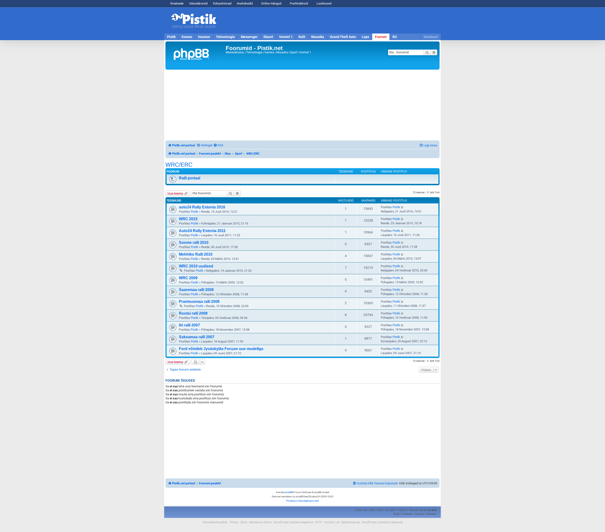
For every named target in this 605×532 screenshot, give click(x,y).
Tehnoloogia (225, 37)
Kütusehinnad (222, 3)
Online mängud (270, 3)
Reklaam (431, 513)
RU (395, 37)
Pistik (171, 37)
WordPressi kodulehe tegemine (293, 522)
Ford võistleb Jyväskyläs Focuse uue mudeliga (221, 349)
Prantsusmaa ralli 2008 (199, 302)
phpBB (288, 492)
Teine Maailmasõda (214, 522)
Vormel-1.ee (331, 522)
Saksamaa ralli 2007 (196, 337)
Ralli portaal (189, 178)
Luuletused (323, 3)
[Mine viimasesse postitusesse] (402, 207)
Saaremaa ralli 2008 (196, 290)
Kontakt (419, 513)
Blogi (396, 513)
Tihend (233, 522)
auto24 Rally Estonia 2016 (202, 207)
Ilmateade (177, 3)
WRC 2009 (188, 278)
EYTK (318, 522)
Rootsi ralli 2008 (193, 313)
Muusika (317, 37)
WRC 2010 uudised (196, 266)
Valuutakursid (198, 3)
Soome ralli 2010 (193, 243)
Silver (243, 522)
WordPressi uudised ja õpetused (382, 522)
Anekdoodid (245, 3)
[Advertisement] (329, 20)
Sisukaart (431, 37)
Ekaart (268, 37)
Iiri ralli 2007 (189, 325)
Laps (365, 37)
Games (187, 37)
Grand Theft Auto (343, 37)
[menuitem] (218, 145)
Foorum (381, 37)
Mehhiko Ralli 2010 (195, 254)
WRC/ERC (178, 165)
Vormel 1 (286, 37)
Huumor (204, 37)
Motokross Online (260, 522)
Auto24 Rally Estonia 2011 (202, 231)
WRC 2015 (188, 219)
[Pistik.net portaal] (196, 55)
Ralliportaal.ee (350, 522)
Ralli (301, 37)
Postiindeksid (298, 3)
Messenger (249, 37)
